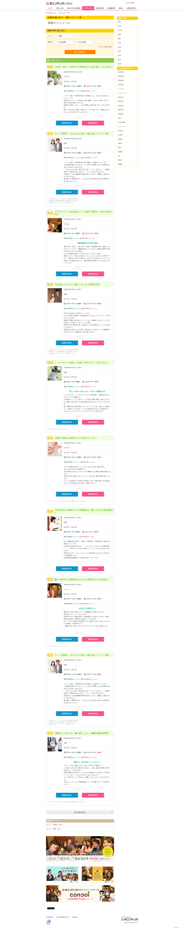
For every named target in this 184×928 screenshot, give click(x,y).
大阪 (119, 26)
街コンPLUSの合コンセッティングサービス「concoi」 (80, 893)
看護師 (120, 164)
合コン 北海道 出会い (55, 824)
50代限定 (121, 84)
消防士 (120, 143)
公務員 (120, 135)
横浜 (119, 38)
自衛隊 (120, 139)
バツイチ (121, 89)
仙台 (119, 59)
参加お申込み (67, 123)
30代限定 (121, 76)
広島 (119, 55)
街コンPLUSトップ (51, 12)
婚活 (119, 118)
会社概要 (48, 917)
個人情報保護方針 (61, 917)
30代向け (121, 101)
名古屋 (120, 30)
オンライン (121, 126)
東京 (119, 22)
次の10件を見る (80, 812)
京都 (119, 47)
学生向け (121, 131)
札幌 (119, 64)
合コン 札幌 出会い (54, 829)
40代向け (121, 105)
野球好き (121, 114)
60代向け (121, 110)
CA (119, 156)
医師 (119, 147)
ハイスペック (122, 93)
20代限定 (121, 72)
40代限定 (121, 80)
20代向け (121, 97)
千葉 (119, 43)
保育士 (120, 160)
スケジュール (61, 12)
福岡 (119, 34)
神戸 (119, 51)
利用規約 (74, 917)
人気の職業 (121, 122)
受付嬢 (120, 151)
